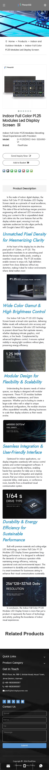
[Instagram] (22, 701)
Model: (6, 139)
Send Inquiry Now (19, 156)
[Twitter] (13, 701)
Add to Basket (19, 163)
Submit (24, 745)
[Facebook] (4, 701)
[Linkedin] (9, 701)
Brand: (6, 145)
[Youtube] (18, 701)
